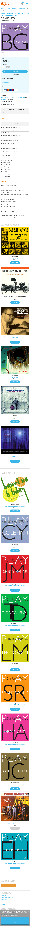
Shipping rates (5, 82)
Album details (21, 109)
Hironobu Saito (15, 456)
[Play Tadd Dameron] (15, 608)
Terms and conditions (7, 84)
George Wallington (15, 297)
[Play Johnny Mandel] (15, 569)
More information (5, 915)
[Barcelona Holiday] (15, 489)
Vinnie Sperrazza (4, 97)
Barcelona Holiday (15, 504)
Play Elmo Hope (15, 861)
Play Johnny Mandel (15, 584)
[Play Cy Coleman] (15, 529)
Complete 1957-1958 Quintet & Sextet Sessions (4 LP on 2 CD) (15, 335)
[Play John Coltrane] (15, 767)
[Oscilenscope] (15, 360)
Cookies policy (4, 901)
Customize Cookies (13, 915)
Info (4, 109)
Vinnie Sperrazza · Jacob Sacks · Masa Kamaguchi (15, 8)
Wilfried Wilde (15, 377)
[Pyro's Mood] (15, 400)
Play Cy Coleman (15, 544)
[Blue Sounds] (5, 4)
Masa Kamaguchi (21, 97)
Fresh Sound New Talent (7, 20)
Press (4, 112)
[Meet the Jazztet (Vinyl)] (15, 807)
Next (17, 124)
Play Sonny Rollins (15, 703)
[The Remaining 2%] (15, 440)
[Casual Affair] (15, 241)
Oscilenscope (15, 375)
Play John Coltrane (15, 782)
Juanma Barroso (15, 416)
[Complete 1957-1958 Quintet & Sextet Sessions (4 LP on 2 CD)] (15, 321)
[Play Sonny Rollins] (15, 688)
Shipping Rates (4, 902)
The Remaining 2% (15, 455)
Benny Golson (4, 99)
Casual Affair (15, 256)
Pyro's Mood (15, 415)
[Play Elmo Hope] (15, 846)
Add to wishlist (16, 74)
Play (13, 124)
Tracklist (11, 109)
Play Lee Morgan (15, 663)
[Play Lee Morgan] (15, 648)
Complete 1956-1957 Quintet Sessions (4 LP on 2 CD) (15, 296)
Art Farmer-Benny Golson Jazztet (15, 823)
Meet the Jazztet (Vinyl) (15, 822)
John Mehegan (15, 258)
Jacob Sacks (13, 97)
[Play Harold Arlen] (15, 727)
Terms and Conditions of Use (7, 897)
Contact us (3, 895)
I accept (15, 922)
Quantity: (4, 64)
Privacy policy (4, 899)
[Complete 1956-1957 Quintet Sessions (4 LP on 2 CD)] (15, 281)
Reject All (15, 919)
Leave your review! (10, 52)
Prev (15, 124)
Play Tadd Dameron (15, 623)
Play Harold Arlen (15, 742)
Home (2, 8)
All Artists (3, 904)
